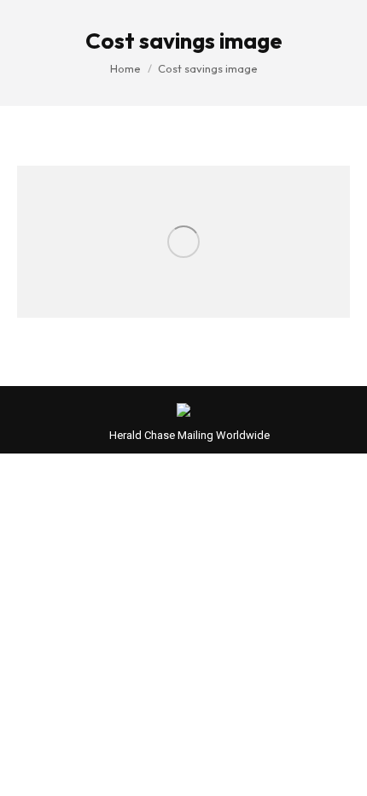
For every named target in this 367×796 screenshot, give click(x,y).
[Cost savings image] (183, 242)
